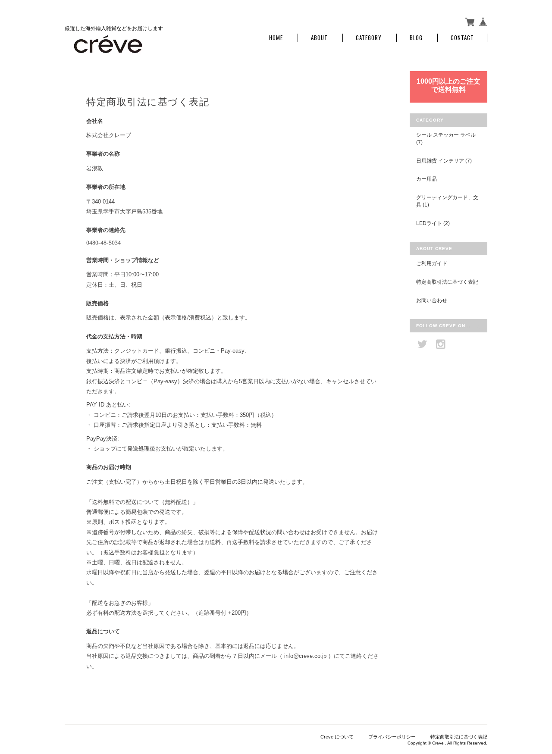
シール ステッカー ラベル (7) (446, 138)
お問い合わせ (431, 300)
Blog (416, 38)
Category (369, 38)
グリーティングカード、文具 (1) (447, 201)
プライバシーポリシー (392, 736)
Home (276, 38)
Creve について (337, 736)
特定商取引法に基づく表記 (447, 282)
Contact (462, 38)
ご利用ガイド (431, 263)
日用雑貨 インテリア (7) (444, 160)
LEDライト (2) (433, 223)
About (319, 38)
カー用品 (426, 178)
